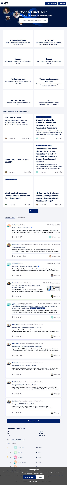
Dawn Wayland (16, 244)
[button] (33, 481)
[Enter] (21, 20)
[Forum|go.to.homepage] (6, 3)
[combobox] (33, 20)
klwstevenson (16, 225)
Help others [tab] (21, 217)
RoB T (20, 452)
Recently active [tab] (10, 217)
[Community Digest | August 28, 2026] (18, 159)
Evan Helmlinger (15, 304)
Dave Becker (15, 282)
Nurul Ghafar (15, 324)
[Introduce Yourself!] (18, 127)
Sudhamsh (15, 263)
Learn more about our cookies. (35, 473)
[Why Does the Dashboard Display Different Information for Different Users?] (18, 191)
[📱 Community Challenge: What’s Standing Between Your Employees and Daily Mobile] (49, 191)
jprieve (20, 457)
